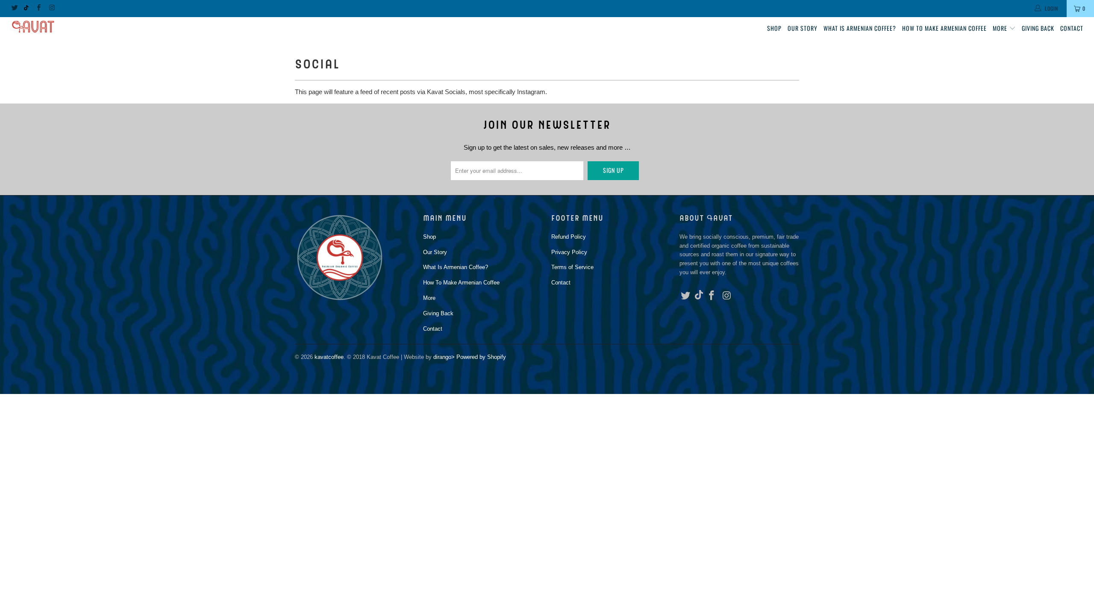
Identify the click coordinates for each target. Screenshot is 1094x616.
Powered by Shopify (481, 357)
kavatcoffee (329, 357)
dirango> (444, 357)
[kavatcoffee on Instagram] (51, 9)
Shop (774, 28)
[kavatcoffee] (92, 26)
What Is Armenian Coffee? (859, 28)
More (1001, 28)
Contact (1071, 28)
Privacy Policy (569, 252)
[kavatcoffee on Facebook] (38, 9)
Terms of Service (572, 267)
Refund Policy (568, 237)
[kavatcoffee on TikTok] (26, 9)
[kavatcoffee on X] (14, 9)
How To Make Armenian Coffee (944, 28)
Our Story (803, 28)
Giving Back (1038, 28)
